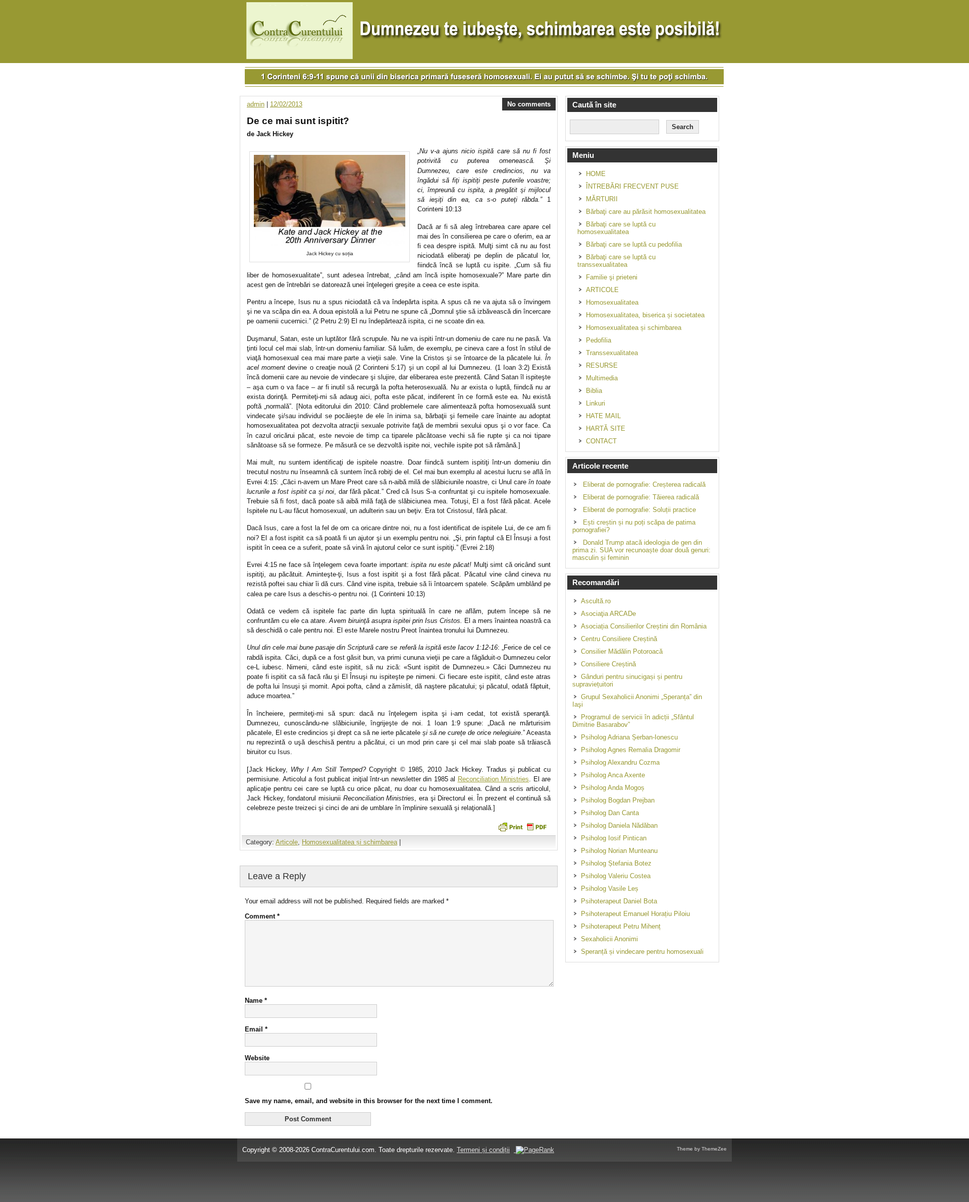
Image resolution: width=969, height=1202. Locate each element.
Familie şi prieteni (611, 277)
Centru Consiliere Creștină (619, 639)
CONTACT (601, 441)
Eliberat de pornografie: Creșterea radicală (644, 484)
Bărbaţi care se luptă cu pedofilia (634, 244)
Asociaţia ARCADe (608, 613)
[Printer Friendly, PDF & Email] (522, 826)
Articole (287, 842)
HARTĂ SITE (605, 428)
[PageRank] (534, 1150)
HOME (596, 174)
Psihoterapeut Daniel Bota (619, 901)
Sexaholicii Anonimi (609, 939)
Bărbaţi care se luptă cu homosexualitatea (616, 228)
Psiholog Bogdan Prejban (618, 800)
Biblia (594, 390)
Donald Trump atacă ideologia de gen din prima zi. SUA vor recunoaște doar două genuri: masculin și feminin (641, 550)
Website (257, 1058)
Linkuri (595, 403)
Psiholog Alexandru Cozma (620, 762)
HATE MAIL (603, 416)
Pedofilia (598, 340)
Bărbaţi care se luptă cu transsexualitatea (616, 260)
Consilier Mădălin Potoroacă (622, 651)
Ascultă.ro (596, 601)
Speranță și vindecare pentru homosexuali (642, 951)
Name (256, 1000)
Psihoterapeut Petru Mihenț (621, 926)
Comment (262, 916)
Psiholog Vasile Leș (609, 888)
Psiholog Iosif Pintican (614, 838)
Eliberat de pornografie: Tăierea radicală (641, 497)
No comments (529, 104)
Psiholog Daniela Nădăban (619, 825)
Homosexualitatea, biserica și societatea (645, 315)
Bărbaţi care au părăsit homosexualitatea (646, 211)
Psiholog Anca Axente (613, 775)
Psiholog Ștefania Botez (616, 863)
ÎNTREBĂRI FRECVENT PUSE (632, 186)
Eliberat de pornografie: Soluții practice (639, 509)
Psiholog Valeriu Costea (616, 876)
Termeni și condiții (483, 1150)
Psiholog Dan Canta (610, 813)
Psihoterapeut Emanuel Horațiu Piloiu (635, 914)
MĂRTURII (602, 199)
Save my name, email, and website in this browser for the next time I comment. (369, 1101)
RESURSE (602, 365)
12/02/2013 (286, 104)
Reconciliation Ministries (493, 779)
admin (255, 104)
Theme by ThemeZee (702, 1149)
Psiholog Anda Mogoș (612, 787)
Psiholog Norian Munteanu (619, 850)
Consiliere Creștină (608, 664)
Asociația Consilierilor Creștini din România (644, 626)
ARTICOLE (602, 290)
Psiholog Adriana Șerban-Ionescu (629, 737)
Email (256, 1029)
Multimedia (602, 378)
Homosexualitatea (612, 302)
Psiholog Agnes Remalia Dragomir (630, 750)
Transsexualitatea (612, 353)
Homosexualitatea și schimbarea (349, 842)
